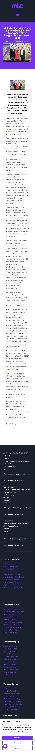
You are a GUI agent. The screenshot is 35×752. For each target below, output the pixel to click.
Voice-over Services (10, 707)
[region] (17, 735)
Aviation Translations (11, 566)
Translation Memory (10, 696)
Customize (17, 743)
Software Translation (11, 630)
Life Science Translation (12, 617)
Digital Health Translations (12, 582)
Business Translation (10, 572)
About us (7, 688)
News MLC (26, 41)
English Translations (10, 651)
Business (18, 41)
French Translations (10, 654)
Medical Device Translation (13, 622)
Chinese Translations (11, 649)
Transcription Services (11, 709)
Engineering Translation (12, 585)
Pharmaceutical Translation (13, 627)
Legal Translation (9, 614)
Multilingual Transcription (12, 701)
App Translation (9, 569)
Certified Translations (11, 691)
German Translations (11, 656)
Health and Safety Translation (14, 612)
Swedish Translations (11, 669)
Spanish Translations (11, 667)
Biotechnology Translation (12, 574)
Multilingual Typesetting (12, 699)
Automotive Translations (12, 564)
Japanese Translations (11, 662)
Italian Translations (10, 659)
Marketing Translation (11, 619)
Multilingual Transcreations (13, 704)
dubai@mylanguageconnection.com (19, 474)
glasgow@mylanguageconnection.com (20, 508)
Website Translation (10, 632)
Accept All (17, 737)
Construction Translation (12, 579)
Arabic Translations (10, 646)
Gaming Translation (10, 609)
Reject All (17, 748)
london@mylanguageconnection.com (19, 539)
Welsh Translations (10, 672)
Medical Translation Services (13, 625)
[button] (5, 747)
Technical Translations (11, 693)
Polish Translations (10, 664)
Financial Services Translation (13, 587)
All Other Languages (10, 675)
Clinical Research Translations (14, 577)
